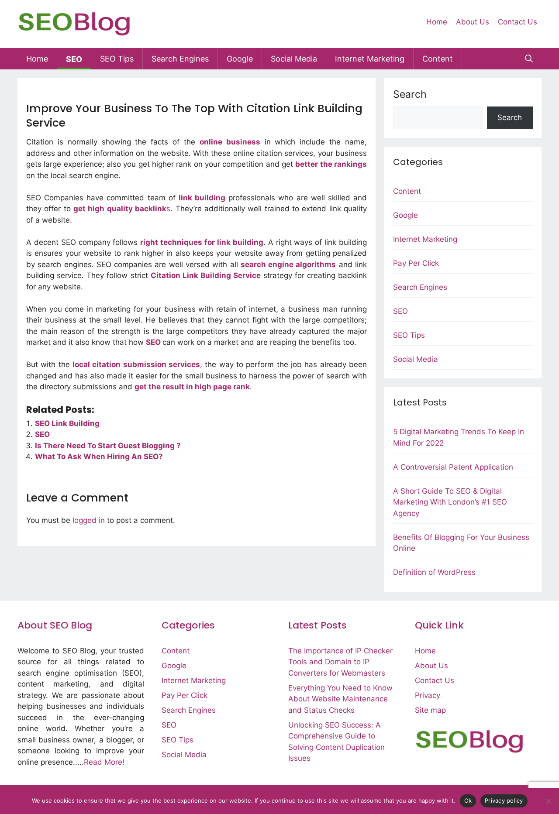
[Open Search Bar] (529, 58)
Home (436, 21)
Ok (468, 800)
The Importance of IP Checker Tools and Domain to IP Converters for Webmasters (340, 661)
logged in (88, 520)
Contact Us (517, 21)
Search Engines (180, 58)
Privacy (427, 695)
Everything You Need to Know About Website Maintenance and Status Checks (340, 698)
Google (240, 58)
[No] (548, 801)
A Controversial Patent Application (453, 467)
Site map (430, 710)
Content (437, 58)
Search (410, 94)
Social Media (294, 58)
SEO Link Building (67, 423)
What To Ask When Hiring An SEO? (99, 456)
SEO (74, 59)
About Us (472, 21)
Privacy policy (504, 800)
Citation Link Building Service (206, 275)
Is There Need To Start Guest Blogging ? (108, 445)
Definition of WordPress (434, 572)
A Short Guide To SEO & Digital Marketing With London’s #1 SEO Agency (450, 502)
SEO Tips (117, 58)
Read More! (104, 762)
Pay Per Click (416, 263)
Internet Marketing (369, 58)
